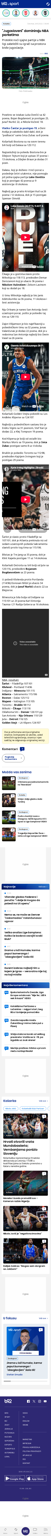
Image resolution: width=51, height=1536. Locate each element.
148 (6, 1034)
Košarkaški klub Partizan (33, 1108)
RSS (24, 1459)
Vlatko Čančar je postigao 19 (19, 128)
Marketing (27, 1439)
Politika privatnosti (32, 1451)
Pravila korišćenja (31, 1447)
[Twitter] (34, 1401)
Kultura (8, 1437)
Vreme (25, 1425)
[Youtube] (45, 1401)
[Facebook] (28, 1401)
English (26, 1421)
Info (6, 1413)
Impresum (27, 1443)
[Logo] (10, 4)
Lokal (7, 1456)
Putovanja (9, 1433)
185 (6, 1020)
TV (24, 1417)
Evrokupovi (23, 778)
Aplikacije (27, 1455)
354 (6, 1006)
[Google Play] (15, 1478)
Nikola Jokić (10, 1108)
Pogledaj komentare (11, 758)
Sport (7, 1417)
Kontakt (26, 1463)
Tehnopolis (10, 1449)
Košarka (6, 24)
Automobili (10, 1453)
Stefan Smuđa (14, 1374)
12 (13, 813)
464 (6, 992)
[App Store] (36, 1478)
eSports (8, 1445)
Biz (6, 1421)
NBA (7, 1228)
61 (13, 830)
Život (7, 1425)
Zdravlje (9, 1429)
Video (25, 1413)
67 (6, 1048)
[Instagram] (39, 1401)
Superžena (9, 1441)
